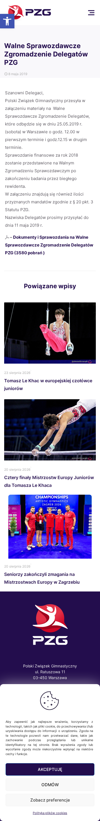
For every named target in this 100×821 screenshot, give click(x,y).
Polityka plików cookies (50, 813)
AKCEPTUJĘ (50, 769)
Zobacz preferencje (50, 800)
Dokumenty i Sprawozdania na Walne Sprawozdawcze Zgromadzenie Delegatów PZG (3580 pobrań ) (49, 245)
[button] (7, 21)
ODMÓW (50, 784)
